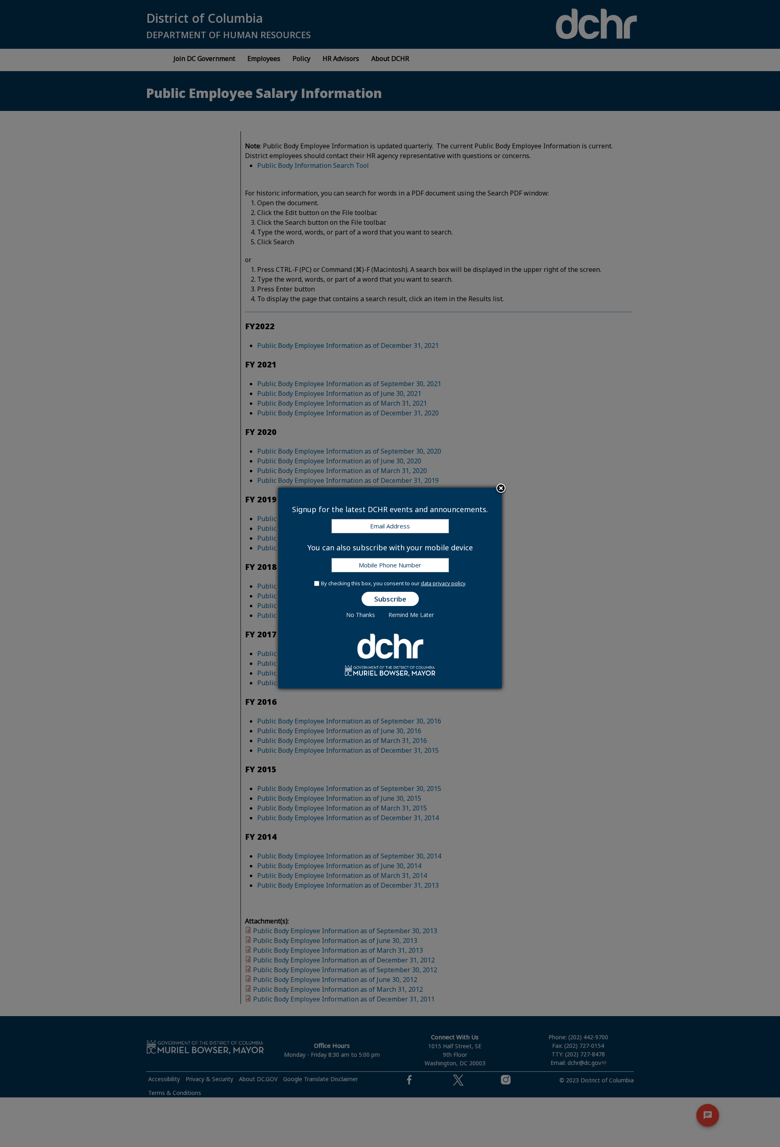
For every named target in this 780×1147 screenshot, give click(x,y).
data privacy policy (443, 583)
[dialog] (390, 588)
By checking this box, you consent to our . (393, 583)
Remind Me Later (411, 615)
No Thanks (360, 615)
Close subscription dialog (501, 489)
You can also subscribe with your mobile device (390, 547)
